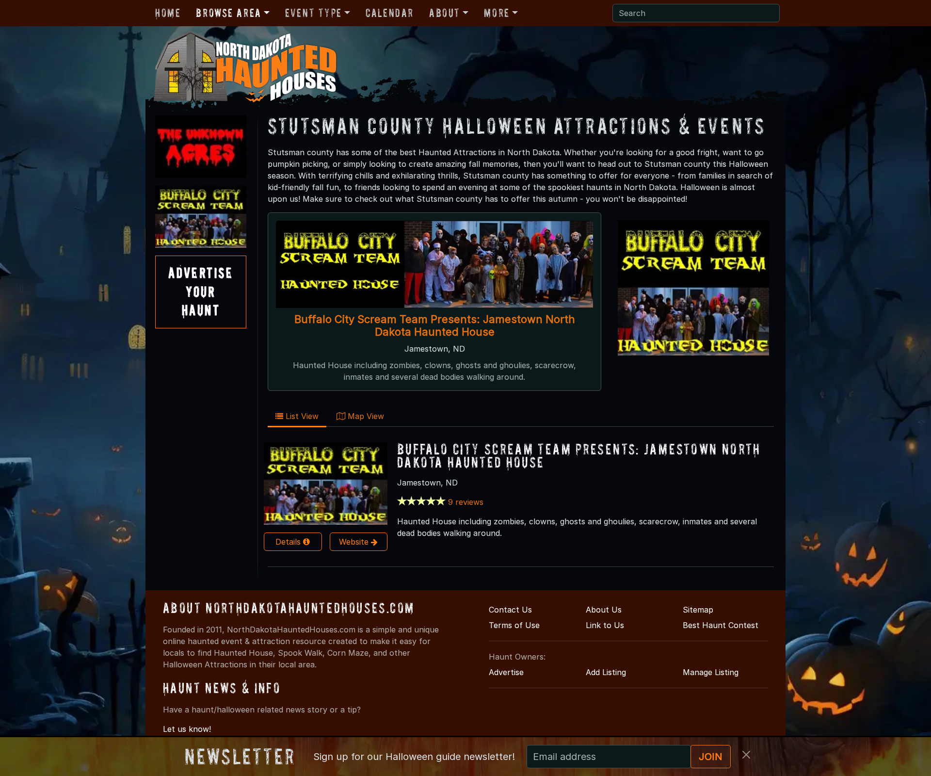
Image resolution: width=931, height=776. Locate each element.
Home (167, 12)
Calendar (390, 12)
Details (289, 542)
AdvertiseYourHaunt (200, 291)
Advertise (506, 672)
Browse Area (228, 12)
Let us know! (187, 729)
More (496, 12)
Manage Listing (710, 672)
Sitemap (698, 609)
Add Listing (606, 672)
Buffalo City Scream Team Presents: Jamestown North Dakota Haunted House (434, 325)
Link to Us (605, 625)
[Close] (746, 754)
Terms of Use (514, 625)
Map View (364, 416)
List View (301, 416)
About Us (604, 609)
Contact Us (510, 609)
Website (355, 542)
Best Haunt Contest (720, 625)
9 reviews (465, 502)
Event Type (313, 12)
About (444, 12)
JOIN (710, 756)
